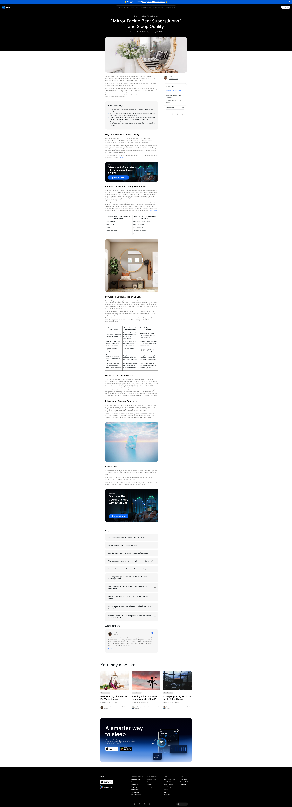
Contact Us (167, 794)
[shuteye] (6, 7)
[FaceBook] (135, 804)
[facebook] (178, 114)
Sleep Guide (134, 7)
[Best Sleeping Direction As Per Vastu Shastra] (114, 680)
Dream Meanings (158, 7)
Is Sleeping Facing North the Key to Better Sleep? (177, 697)
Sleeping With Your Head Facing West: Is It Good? (144, 697)
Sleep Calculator (135, 784)
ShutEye (120, 157)
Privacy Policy (184, 779)
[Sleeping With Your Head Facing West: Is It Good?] (146, 680)
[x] (182, 114)
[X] (140, 804)
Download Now (118, 516)
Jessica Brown (173, 79)
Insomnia (149, 784)
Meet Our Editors (168, 781)
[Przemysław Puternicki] (133, 707)
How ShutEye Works (123, 7)
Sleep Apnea (150, 787)
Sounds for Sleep (146, 7)
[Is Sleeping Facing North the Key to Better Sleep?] (177, 680)
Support (166, 789)
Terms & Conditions (185, 781)
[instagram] (173, 114)
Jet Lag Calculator (136, 794)
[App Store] (111, 749)
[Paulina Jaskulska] (101, 707)
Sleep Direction (153, 16)
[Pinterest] (149, 804)
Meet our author (113, 649)
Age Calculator (135, 792)
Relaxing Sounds (135, 781)
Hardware (168, 7)
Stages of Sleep (151, 779)
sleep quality (153, 210)
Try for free (285, 7)
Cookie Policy (183, 784)
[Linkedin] (145, 804)
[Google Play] (126, 749)
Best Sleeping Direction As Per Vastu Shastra (113, 697)
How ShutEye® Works (169, 779)
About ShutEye (167, 787)
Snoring (149, 781)
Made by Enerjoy (168, 784)
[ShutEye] (106, 777)
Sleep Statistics (135, 789)
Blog (135, 16)
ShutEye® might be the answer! (153, 2)
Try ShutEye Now (118, 177)
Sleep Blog (134, 787)
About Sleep (143, 16)
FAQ (165, 792)
